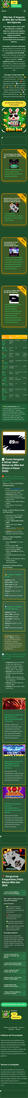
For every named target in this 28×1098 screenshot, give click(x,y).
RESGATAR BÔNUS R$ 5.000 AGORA (14, 1004)
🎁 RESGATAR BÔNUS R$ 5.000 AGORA (14, 104)
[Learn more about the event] (14, 141)
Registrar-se (16, 6)
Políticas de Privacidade (10, 1027)
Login (14, 2)
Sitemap (17, 1029)
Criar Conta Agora (15, 488)
